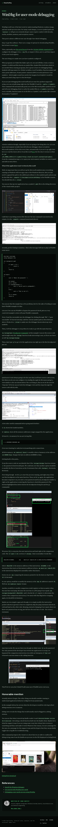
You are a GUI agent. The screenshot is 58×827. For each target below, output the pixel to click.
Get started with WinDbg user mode (16, 790)
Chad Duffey (8, 3)
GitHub (51, 819)
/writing (41, 2)
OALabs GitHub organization (42, 49)
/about (54, 2)
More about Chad (16, 808)
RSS (47, 819)
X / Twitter (43, 823)
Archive (42, 819)
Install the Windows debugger (14, 787)
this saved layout (21, 49)
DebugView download (9, 776)
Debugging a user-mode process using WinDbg (20, 792)
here (16, 45)
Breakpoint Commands (20, 333)
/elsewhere (48, 2)
